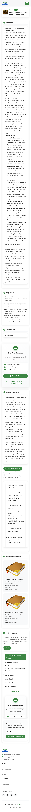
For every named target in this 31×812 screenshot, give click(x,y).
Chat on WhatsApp (9, 759)
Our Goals (4, 787)
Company (4, 782)
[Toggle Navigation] (27, 3)
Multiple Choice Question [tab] (12, 468)
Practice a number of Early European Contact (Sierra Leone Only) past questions (15, 725)
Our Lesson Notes (6, 769)
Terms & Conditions (9, 804)
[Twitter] (3, 795)
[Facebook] (7, 795)
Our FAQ (4, 774)
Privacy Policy (5, 803)
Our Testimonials (6, 772)
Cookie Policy (24, 803)
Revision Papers (6, 767)
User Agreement (15, 803)
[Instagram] (15, 795)
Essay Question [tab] (9, 473)
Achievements (5, 784)
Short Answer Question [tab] (12, 477)
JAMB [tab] (7, 648)
